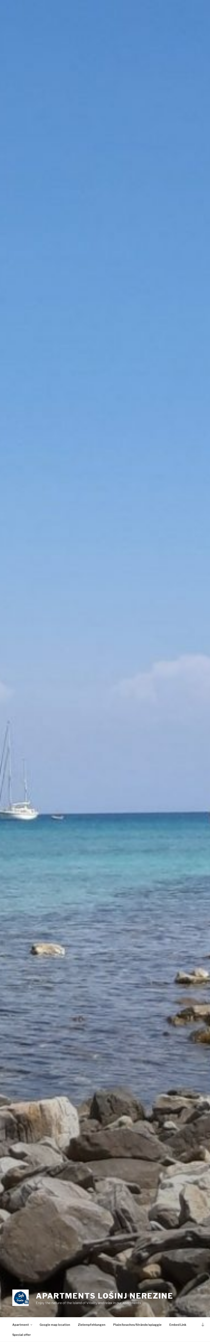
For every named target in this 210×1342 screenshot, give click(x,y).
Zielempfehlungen (91, 1324)
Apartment (20, 1324)
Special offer (21, 1334)
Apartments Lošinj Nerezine (104, 1295)
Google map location (55, 1324)
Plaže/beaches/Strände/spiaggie (137, 1324)
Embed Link (177, 1324)
